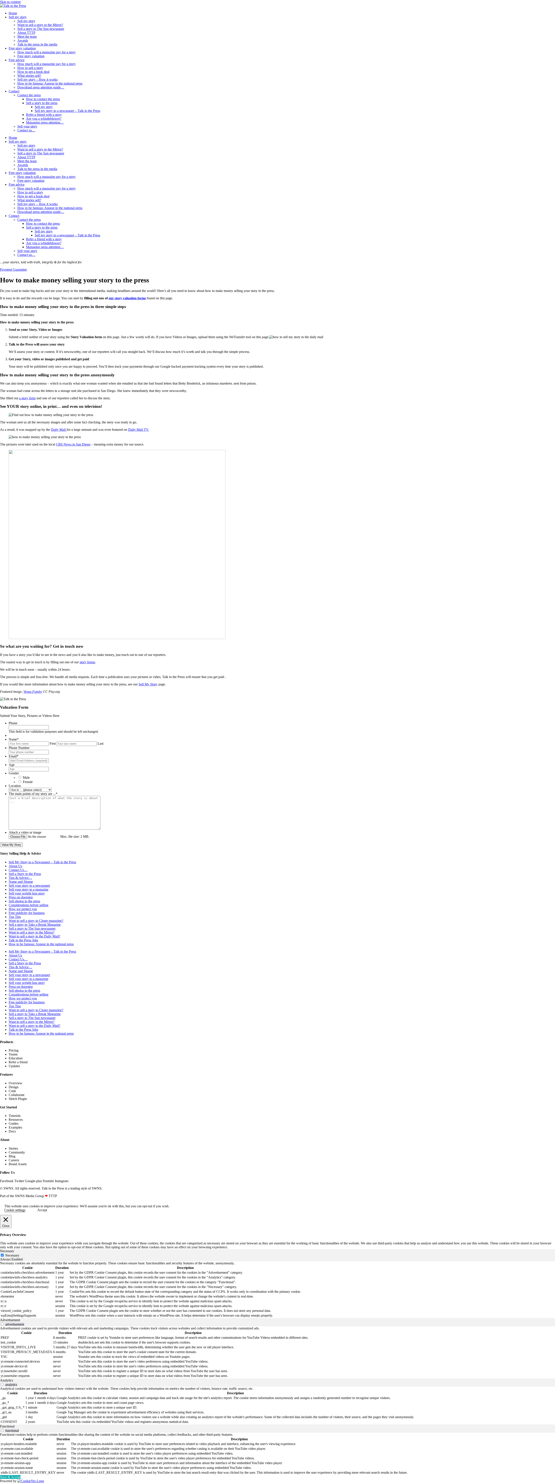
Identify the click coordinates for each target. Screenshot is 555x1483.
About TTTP (26, 32)
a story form (27, 398)
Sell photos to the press (24, 901)
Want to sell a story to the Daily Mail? (34, 936)
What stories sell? (29, 75)
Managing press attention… (45, 122)
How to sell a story (30, 68)
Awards (22, 40)
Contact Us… (18, 870)
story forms (87, 662)
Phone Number (19, 748)
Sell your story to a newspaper (29, 885)
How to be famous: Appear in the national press (49, 83)
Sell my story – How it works (37, 79)
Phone (13, 723)
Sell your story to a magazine (28, 889)
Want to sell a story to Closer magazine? (36, 921)
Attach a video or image (25, 832)
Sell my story (18, 17)
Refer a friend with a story (44, 114)
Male (26, 777)
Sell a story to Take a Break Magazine (35, 924)
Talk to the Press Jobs (23, 940)
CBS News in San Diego (73, 444)
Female (28, 782)
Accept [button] (42, 1210)
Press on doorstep (21, 897)
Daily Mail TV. (138, 429)
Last (100, 743)
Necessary (12, 1255)
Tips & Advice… (20, 878)
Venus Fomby (32, 691)
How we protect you (23, 909)
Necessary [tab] (7, 1251)
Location (15, 786)
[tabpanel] (277, 1289)
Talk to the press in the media (37, 44)
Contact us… (26, 130)
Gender (14, 773)
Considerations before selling (28, 905)
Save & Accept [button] (10, 1477)
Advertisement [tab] (10, 1320)
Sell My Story (148, 684)
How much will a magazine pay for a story (46, 52)
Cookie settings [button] (14, 1210)
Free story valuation (22, 48)
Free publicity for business (27, 913)
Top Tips (15, 917)
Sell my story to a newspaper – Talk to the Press (67, 111)
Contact (14, 91)
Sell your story (27, 126)
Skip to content (10, 2)
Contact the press (29, 95)
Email (13, 756)
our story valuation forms (127, 298)
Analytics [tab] (6, 1380)
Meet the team (27, 36)
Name (14, 739)
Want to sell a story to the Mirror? (40, 25)
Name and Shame (21, 881)
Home (13, 13)
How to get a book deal (33, 72)
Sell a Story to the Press (25, 874)
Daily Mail (59, 429)
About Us (15, 866)
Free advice (16, 60)
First (53, 743)
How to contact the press (43, 99)
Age (12, 765)
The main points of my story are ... (33, 794)
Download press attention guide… (40, 87)
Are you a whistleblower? (43, 118)
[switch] (2, 1324)
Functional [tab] (7, 1426)
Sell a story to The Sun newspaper (40, 29)
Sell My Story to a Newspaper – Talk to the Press (42, 862)
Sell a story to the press (41, 103)
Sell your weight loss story (27, 893)
